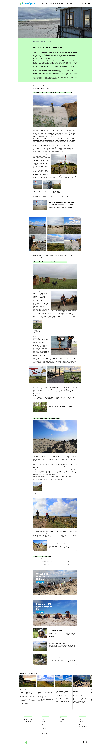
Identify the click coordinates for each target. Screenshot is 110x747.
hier (63, 533)
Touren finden (44, 3)
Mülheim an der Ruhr (46, 730)
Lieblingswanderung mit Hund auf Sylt (46, 476)
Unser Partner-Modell (83, 726)
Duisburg (43, 719)
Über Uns (80, 717)
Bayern (75, 691)
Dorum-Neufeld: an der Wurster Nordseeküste (43, 87)
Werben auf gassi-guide (83, 724)
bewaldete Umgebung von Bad (51, 151)
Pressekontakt (81, 721)
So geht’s (62, 719)
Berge (39, 689)
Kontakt (80, 719)
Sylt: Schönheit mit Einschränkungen (41, 88)
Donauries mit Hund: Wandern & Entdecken (63, 692)
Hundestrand (45, 303)
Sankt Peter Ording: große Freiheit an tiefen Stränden (44, 85)
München (43, 731)
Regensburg (44, 733)
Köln (43, 726)
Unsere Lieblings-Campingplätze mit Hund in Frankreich (27, 694)
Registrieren (62, 717)
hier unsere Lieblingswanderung (62, 398)
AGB (68, 742)
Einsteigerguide (27, 717)
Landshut (44, 728)
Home (34, 41)
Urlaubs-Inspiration (41, 41)
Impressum (79, 742)
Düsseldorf (44, 721)
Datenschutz (72, 742)
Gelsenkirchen (44, 724)
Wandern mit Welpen (28, 721)
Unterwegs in (24, 689)
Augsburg (44, 717)
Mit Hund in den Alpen (28, 719)
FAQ (61, 721)
